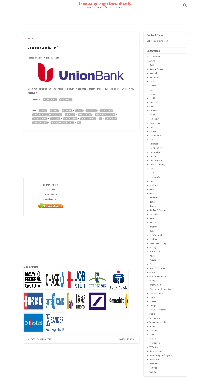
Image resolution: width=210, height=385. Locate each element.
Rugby (152, 297)
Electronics (154, 152)
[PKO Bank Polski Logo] (119, 280)
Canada (152, 86)
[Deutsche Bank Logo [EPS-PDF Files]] (97, 301)
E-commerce (155, 135)
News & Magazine (157, 268)
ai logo (43, 111)
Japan (151, 231)
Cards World (106, 111)
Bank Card (67, 111)
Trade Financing (88, 119)
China (151, 106)
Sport (152, 314)
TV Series (153, 347)
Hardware (153, 198)
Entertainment (155, 160)
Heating (152, 206)
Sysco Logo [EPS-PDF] (40, 339)
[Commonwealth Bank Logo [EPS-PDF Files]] (119, 301)
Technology (154, 318)
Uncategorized (156, 351)
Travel (152, 334)
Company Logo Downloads (105, 3)
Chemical (153, 102)
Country (153, 127)
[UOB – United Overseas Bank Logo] (76, 280)
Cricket (152, 131)
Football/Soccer (156, 177)
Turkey (152, 339)
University (153, 364)
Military (152, 247)
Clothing (153, 110)
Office (152, 272)
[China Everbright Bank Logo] (76, 301)
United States (65, 100)
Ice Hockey (154, 214)
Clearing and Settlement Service (47, 115)
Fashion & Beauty (157, 164)
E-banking (70, 115)
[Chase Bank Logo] (55, 280)
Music (152, 264)
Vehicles (153, 368)
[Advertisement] (105, 19)
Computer (154, 119)
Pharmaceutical (156, 293)
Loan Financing (39, 119)
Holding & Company (158, 210)
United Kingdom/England (160, 355)
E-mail (152, 139)
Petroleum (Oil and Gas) (160, 289)
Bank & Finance (50, 100)
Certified (153, 98)
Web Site (153, 372)
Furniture (153, 185)
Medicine (153, 239)
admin (56, 58)
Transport (153, 330)
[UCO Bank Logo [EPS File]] (55, 301)
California (91, 111)
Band (151, 65)
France (152, 181)
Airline (152, 61)
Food (151, 173)
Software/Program (158, 310)
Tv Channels (154, 343)
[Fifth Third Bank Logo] (97, 280)
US (79, 123)
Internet (153, 227)
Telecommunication (158, 322)
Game (152, 189)
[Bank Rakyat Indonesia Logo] (55, 322)
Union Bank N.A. (40, 123)
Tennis (152, 326)
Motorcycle (154, 252)
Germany (153, 193)
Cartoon (153, 94)
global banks (85, 115)
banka (79, 111)
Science (152, 301)
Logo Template (156, 235)
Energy (152, 156)
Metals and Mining (157, 243)
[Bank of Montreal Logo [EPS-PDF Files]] (33, 322)
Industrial (153, 222)
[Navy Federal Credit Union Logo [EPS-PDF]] (33, 280)
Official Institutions (158, 276)
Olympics (153, 281)
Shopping (153, 305)
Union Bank (111, 119)
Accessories (154, 57)
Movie (152, 256)
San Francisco (70, 119)
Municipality (154, 260)
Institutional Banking (105, 115)
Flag (151, 169)
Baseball (153, 73)
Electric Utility (155, 148)
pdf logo (55, 119)
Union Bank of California (62, 123)
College (153, 115)
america (54, 111)
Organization (155, 285)
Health (152, 202)
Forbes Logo (126, 339)
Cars (151, 90)
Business (153, 81)
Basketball (154, 77)
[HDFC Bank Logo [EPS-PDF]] (33, 301)
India (151, 218)
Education (153, 144)
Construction (155, 123)
